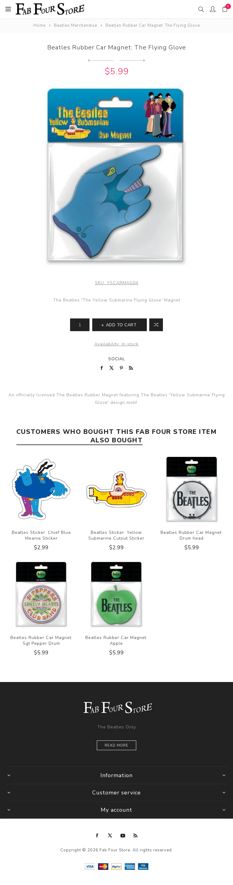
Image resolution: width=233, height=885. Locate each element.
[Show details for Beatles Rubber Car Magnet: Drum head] (191, 489)
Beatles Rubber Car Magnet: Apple (116, 640)
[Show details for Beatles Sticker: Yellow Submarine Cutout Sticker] (116, 489)
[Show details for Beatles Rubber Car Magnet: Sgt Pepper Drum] (41, 594)
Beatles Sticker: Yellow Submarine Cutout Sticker (116, 535)
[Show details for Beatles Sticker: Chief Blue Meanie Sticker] (41, 489)
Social (116, 359)
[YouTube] (123, 835)
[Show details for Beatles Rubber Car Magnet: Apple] (116, 594)
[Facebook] (97, 835)
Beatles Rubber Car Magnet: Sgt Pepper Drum (41, 640)
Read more (116, 745)
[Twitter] (110, 835)
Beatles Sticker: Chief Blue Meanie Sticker (41, 535)
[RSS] (135, 835)
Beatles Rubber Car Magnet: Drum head (191, 535)
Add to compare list (156, 324)
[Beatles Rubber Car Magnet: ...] (100, 61)
